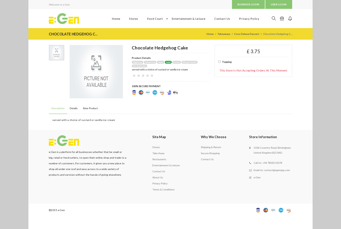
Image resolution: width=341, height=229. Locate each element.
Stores (133, 18)
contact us (207, 159)
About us (157, 177)
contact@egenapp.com (277, 170)
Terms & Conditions (163, 189)
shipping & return (211, 147)
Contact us (158, 171)
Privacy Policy (249, 18)
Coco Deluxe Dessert (246, 33)
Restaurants (159, 159)
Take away (158, 153)
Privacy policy (159, 183)
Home (116, 18)
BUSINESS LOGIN (248, 4)
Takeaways (223, 33)
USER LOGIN (279, 4)
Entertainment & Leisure (188, 18)
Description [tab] (58, 108)
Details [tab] (74, 108)
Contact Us (222, 18)
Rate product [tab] (90, 108)
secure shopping (210, 153)
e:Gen (257, 177)
